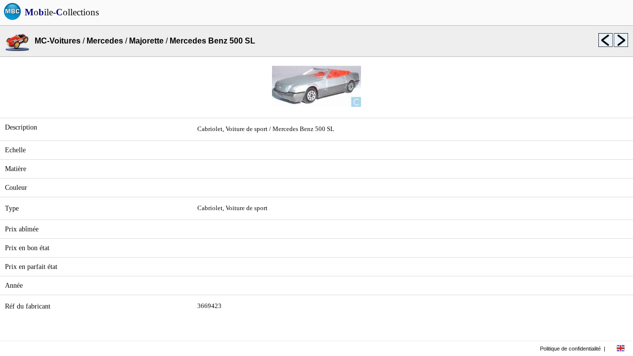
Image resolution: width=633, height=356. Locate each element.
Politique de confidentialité (570, 349)
